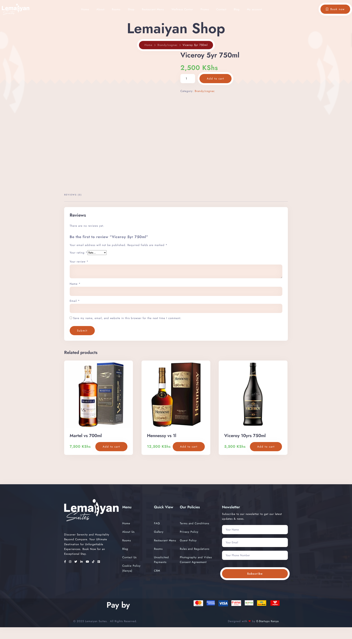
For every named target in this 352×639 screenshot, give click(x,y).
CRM (157, 571)
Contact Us (129, 557)
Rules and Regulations (194, 549)
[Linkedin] (82, 562)
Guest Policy (188, 540)
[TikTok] (94, 562)
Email (75, 301)
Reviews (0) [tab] (73, 194)
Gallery (159, 532)
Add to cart (215, 79)
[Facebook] (65, 562)
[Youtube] (88, 562)
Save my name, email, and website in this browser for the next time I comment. (127, 318)
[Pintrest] (99, 562)
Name (75, 284)
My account (254, 9)
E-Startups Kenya (267, 621)
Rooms (116, 9)
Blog (237, 9)
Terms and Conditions (194, 523)
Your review (79, 261)
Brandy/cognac (167, 45)
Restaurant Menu (153, 9)
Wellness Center (182, 9)
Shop (131, 9)
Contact (221, 9)
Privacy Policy (189, 532)
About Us (128, 532)
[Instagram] (71, 562)
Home (85, 9)
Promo (205, 9)
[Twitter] (76, 562)
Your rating (78, 253)
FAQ (157, 523)
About (100, 9)
